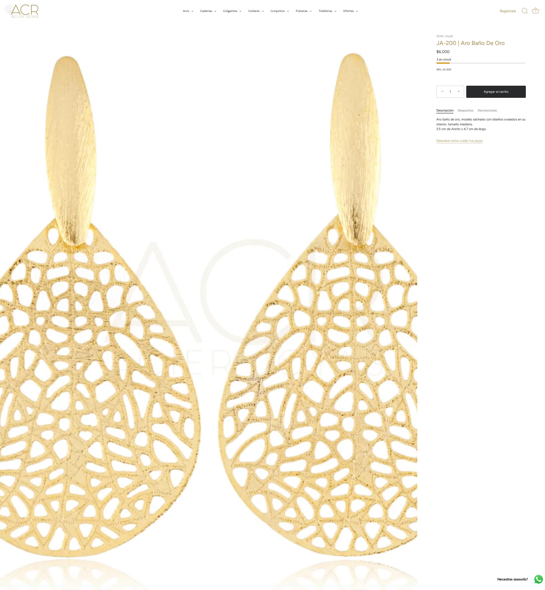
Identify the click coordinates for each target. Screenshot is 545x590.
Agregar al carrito (496, 92)
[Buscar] (524, 11)
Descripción (444, 110)
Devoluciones (487, 110)
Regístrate (508, 11)
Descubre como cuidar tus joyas (459, 141)
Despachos (465, 110)
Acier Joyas (444, 36)
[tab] (447, 110)
